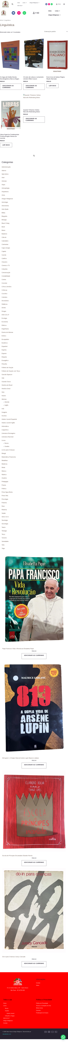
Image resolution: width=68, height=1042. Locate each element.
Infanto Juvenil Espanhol (9, 419)
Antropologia (5, 188)
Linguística (5, 430)
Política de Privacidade (42, 1003)
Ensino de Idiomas (7, 332)
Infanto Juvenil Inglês (8, 423)
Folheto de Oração (7, 367)
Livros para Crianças (8, 450)
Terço (3, 534)
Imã (3, 408)
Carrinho (38, 1010)
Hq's (3, 392)
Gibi (3, 378)
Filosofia (4, 364)
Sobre (37, 985)
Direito (4, 307)
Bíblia (3, 213)
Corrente (4, 283)
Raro (3, 506)
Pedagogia (5, 481)
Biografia (4, 216)
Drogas (4, 311)
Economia (5, 322)
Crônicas (4, 290)
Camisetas (5, 244)
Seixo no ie (5, 517)
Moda (3, 467)
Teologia (4, 531)
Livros (3, 440)
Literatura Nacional (7, 437)
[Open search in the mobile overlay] (12, 4)
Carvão (4, 255)
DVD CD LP (5, 315)
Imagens (4, 412)
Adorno (4, 170)
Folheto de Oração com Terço (11, 371)
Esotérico (5, 343)
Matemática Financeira (9, 457)
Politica (4, 488)
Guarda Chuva (6, 381)
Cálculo (4, 237)
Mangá (4, 453)
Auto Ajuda (5, 209)
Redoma (4, 509)
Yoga (3, 548)
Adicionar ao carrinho (34, 655)
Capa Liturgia (6, 248)
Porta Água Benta (7, 492)
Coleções (4, 269)
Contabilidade (6, 276)
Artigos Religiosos (7, 198)
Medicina (4, 464)
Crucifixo (4, 293)
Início (1, 20)
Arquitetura (5, 191)
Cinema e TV (6, 265)
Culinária (4, 297)
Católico (4, 258)
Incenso (4, 416)
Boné (3, 227)
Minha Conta (39, 1008)
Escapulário (5, 339)
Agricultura (5, 174)
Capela (4, 251)
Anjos (3, 184)
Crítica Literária (6, 286)
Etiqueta (4, 357)
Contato (38, 983)
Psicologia (5, 499)
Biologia (4, 220)
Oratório (4, 478)
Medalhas (5, 460)
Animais (4, 181)
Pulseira (4, 502)
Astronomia (5, 205)
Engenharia (5, 329)
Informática (5, 426)
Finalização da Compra (42, 1012)
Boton (3, 230)
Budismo (4, 234)
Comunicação (6, 272)
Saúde (4, 513)
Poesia (4, 485)
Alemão (7, 402)
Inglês (6, 405)
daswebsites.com (7, 1034)
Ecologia (4, 318)
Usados (7, 446)
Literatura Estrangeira (8, 433)
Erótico (4, 336)
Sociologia (5, 524)
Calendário (5, 241)
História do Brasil (7, 385)
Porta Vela (5, 495)
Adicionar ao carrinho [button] (8, 86)
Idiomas (4, 399)
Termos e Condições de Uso (43, 1005)
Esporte (4, 353)
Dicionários (5, 300)
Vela (3, 545)
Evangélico (5, 360)
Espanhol (4, 346)
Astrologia (5, 202)
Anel (3, 177)
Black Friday (5, 223)
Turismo (4, 538)
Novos (7, 443)
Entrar (59, 4)
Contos (4, 279)
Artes (3, 195)
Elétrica (4, 325)
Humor (4, 395)
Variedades (5, 541)
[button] (63, 1037)
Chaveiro (4, 262)
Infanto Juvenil (10, 1013)
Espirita (4, 350)
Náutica (4, 474)
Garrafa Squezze (7, 374)
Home (4, 1003)
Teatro (3, 527)
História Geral (6, 388)
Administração (6, 167)
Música (4, 471)
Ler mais (52, 86)
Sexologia (5, 520)
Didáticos (4, 304)
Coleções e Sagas (10, 1015)
